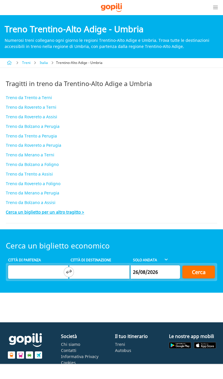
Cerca (199, 272)
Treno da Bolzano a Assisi (30, 202)
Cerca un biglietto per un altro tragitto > (45, 212)
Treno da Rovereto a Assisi (31, 116)
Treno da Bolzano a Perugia (33, 126)
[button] (215, 7)
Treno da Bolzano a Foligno (32, 164)
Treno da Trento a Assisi (29, 174)
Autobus (123, 350)
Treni (26, 62)
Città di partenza (24, 260)
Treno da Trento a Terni (29, 97)
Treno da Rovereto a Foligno (33, 183)
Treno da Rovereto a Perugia (33, 145)
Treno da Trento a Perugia (31, 136)
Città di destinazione (91, 260)
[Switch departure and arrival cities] (69, 272)
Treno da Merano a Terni (30, 155)
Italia (44, 62)
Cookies (68, 362)
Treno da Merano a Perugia (32, 193)
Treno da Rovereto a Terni (31, 107)
